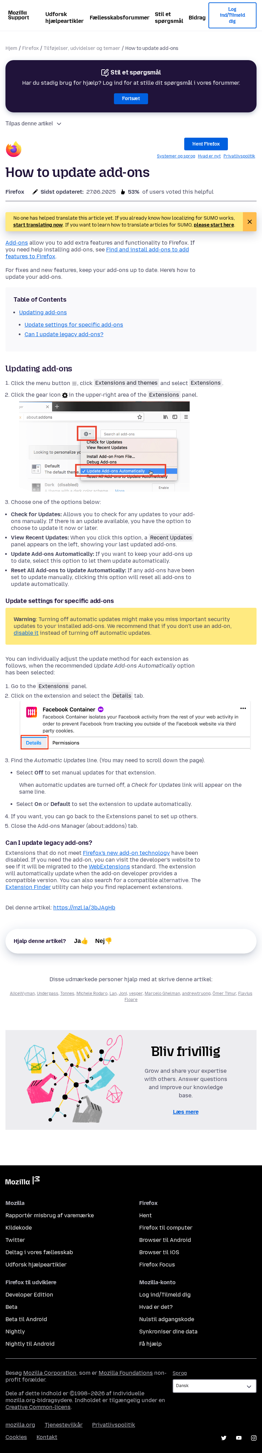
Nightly (15, 1331)
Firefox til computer (165, 1227)
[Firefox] (13, 150)
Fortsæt (131, 98)
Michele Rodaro (91, 993)
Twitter (15, 1240)
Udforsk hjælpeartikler (64, 17)
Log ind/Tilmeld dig (232, 15)
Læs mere (186, 1112)
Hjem (11, 48)
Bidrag (197, 17)
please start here (214, 225)
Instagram (254, 1438)
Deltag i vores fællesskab (39, 1252)
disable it (26, 633)
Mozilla (22, 1181)
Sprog (180, 1373)
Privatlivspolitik (239, 156)
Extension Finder (28, 887)
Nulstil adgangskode (166, 1319)
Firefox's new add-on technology (126, 853)
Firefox (30, 48)
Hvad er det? (156, 1307)
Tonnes (67, 993)
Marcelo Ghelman (162, 993)
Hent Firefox (206, 144)
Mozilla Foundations (126, 1373)
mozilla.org (20, 1425)
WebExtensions (109, 866)
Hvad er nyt (209, 156)
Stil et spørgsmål (169, 17)
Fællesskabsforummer (119, 17)
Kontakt (47, 1437)
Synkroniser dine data (168, 1331)
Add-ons (16, 242)
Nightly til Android (30, 1344)
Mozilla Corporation (49, 1373)
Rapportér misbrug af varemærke (49, 1215)
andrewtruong (196, 993)
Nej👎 (103, 940)
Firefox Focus (157, 1264)
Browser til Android (165, 1240)
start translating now (38, 225)
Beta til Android (26, 1319)
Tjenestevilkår (64, 1425)
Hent (145, 1215)
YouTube (239, 1438)
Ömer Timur (224, 993)
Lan (113, 993)
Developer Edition (29, 1294)
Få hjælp (150, 1344)
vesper (136, 993)
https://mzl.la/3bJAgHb (84, 907)
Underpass (47, 993)
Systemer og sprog (176, 156)
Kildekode (18, 1227)
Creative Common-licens (38, 1407)
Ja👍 (81, 940)
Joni (123, 993)
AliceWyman (22, 993)
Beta (11, 1307)
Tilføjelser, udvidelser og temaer (82, 48)
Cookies (16, 1437)
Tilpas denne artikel (29, 123)
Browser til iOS (159, 1252)
